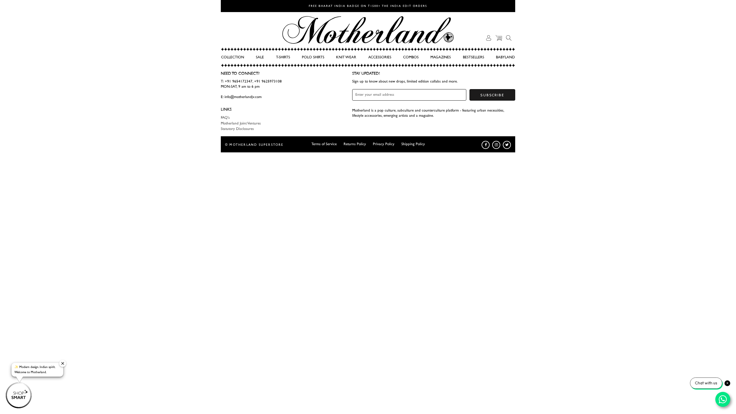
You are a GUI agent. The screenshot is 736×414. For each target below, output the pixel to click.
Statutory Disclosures (237, 129)
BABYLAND (505, 57)
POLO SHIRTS (313, 57)
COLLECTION (232, 57)
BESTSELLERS (473, 57)
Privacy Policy (383, 144)
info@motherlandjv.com (243, 97)
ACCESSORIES (379, 57)
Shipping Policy (413, 144)
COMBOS (411, 57)
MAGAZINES (440, 57)
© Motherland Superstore (254, 144)
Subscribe (492, 95)
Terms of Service (324, 144)
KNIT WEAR (346, 57)
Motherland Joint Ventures (241, 123)
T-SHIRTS (283, 57)
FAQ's (225, 118)
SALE (260, 57)
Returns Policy (355, 144)
